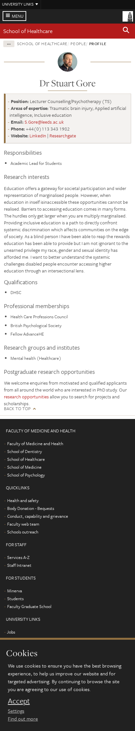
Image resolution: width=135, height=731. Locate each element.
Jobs (11, 632)
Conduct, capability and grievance (37, 516)
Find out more (23, 718)
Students (15, 598)
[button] (126, 31)
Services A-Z (18, 557)
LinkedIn (37, 135)
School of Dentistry (24, 451)
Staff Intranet (19, 565)
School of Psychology (26, 475)
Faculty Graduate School (29, 606)
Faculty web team (23, 524)
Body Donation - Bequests (30, 508)
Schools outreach (22, 532)
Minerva (14, 590)
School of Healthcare (27, 31)
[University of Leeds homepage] (128, 16)
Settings (16, 710)
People (78, 43)
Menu (18, 16)
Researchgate (62, 135)
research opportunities (26, 396)
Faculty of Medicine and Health (35, 443)
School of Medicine (24, 467)
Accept (19, 701)
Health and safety (23, 500)
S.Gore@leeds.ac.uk (44, 121)
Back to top (17, 409)
